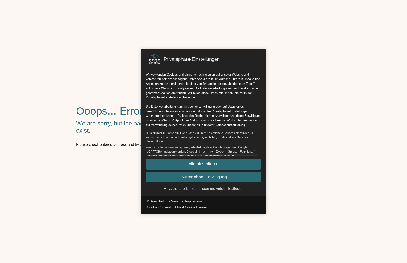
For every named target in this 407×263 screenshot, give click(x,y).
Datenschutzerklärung (230, 125)
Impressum (193, 201)
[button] (203, 177)
